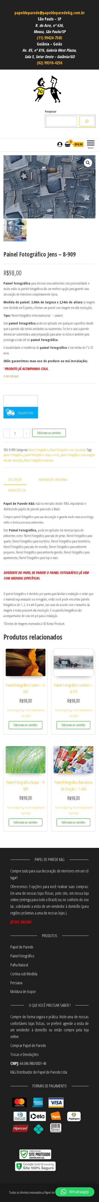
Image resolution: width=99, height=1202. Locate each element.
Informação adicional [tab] (53, 479)
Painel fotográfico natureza (38, 460)
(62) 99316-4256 (49, 62)
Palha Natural (19, 965)
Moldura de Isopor (23, 991)
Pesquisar (50, 111)
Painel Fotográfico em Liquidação (68, 450)
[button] (88, 163)
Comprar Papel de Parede (28, 1045)
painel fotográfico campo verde (41, 455)
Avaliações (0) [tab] (17, 490)
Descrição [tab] (15, 479)
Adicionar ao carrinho (49, 433)
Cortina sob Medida (23, 973)
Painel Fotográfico (38, 450)
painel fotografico (13, 455)
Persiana (16, 982)
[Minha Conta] (59, 144)
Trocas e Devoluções (24, 1054)
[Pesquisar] (86, 121)
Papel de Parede (21, 947)
